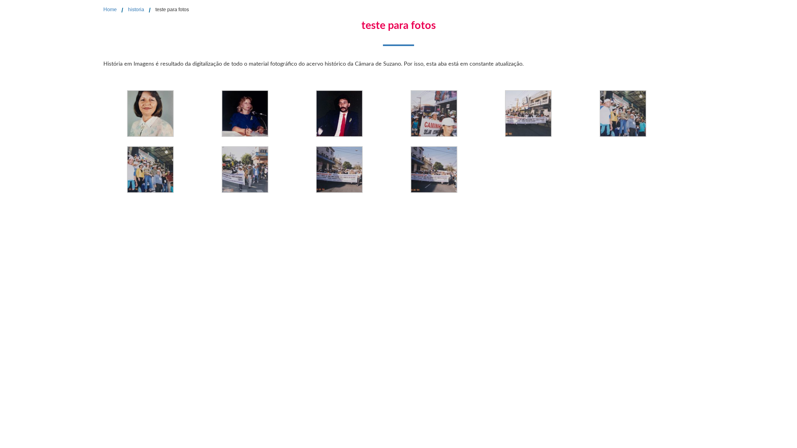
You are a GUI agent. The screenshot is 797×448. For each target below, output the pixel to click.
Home (110, 9)
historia (136, 9)
